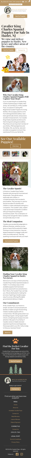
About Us (15, 407)
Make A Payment (15, 422)
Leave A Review (15, 419)
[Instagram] (21, 454)
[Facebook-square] (17, 454)
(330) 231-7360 (15, 432)
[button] (8, 16)
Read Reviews (16, 416)
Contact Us (15, 413)
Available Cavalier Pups (15, 410)
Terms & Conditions (15, 439)
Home (15, 404)
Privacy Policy (16, 442)
